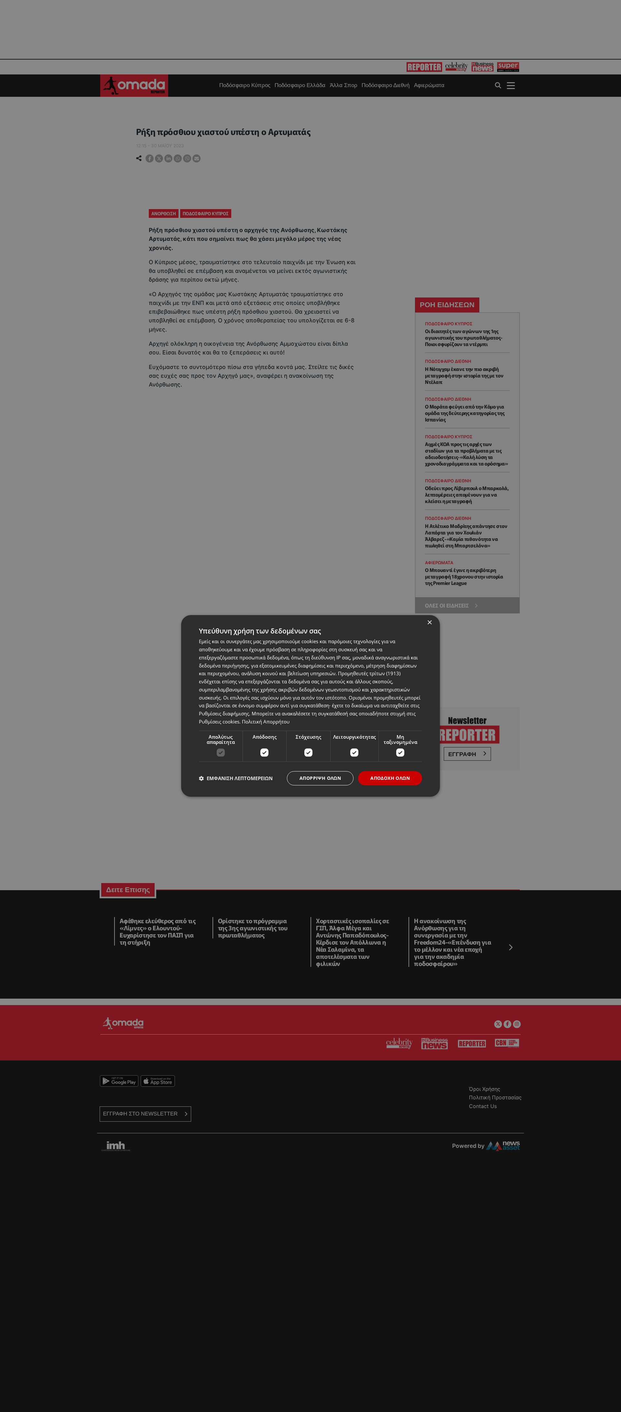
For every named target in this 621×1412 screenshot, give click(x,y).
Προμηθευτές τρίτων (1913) (369, 673)
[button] (236, 778)
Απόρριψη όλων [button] (320, 778)
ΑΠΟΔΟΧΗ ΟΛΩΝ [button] (390, 778)
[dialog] (310, 706)
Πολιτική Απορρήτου (265, 721)
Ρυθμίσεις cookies (219, 721)
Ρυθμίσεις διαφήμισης (224, 713)
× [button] (429, 622)
